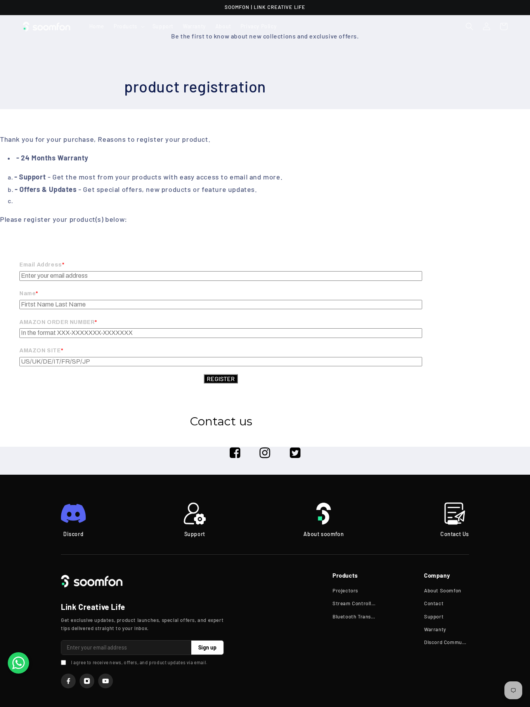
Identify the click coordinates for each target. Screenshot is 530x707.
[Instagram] (87, 681)
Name (27, 293)
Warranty (435, 629)
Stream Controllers (355, 603)
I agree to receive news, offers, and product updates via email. (139, 662)
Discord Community (446, 642)
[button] (128, 26)
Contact (433, 603)
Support (433, 616)
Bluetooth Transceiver (355, 616)
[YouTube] (105, 681)
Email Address (40, 265)
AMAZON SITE (40, 351)
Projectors (345, 590)
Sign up (207, 647)
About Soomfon (442, 590)
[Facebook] (68, 681)
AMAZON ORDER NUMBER (57, 322)
